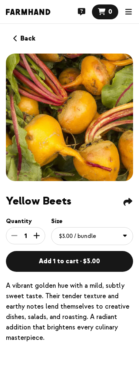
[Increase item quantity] (36, 235)
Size (57, 221)
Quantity (19, 221)
